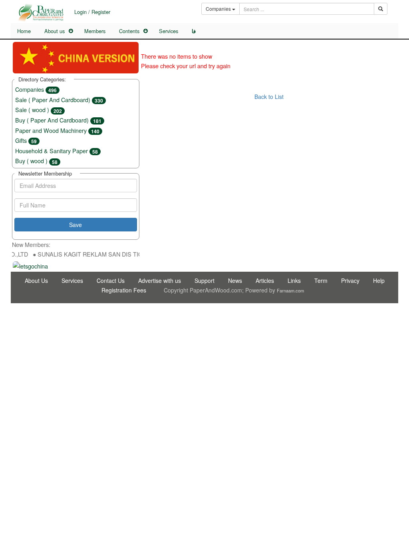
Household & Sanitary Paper (56, 150)
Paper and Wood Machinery (57, 130)
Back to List (269, 97)
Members (94, 31)
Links (294, 280)
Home (24, 31)
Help (379, 280)
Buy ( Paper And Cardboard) (58, 120)
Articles (265, 280)
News (235, 280)
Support (204, 280)
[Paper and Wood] (41, 12)
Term (321, 280)
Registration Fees (123, 290)
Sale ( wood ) (38, 109)
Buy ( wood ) (36, 160)
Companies (36, 89)
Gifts (26, 140)
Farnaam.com (290, 290)
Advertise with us (159, 280)
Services (168, 31)
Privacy (350, 280)
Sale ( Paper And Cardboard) (59, 99)
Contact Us (111, 280)
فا (194, 31)
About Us (36, 280)
